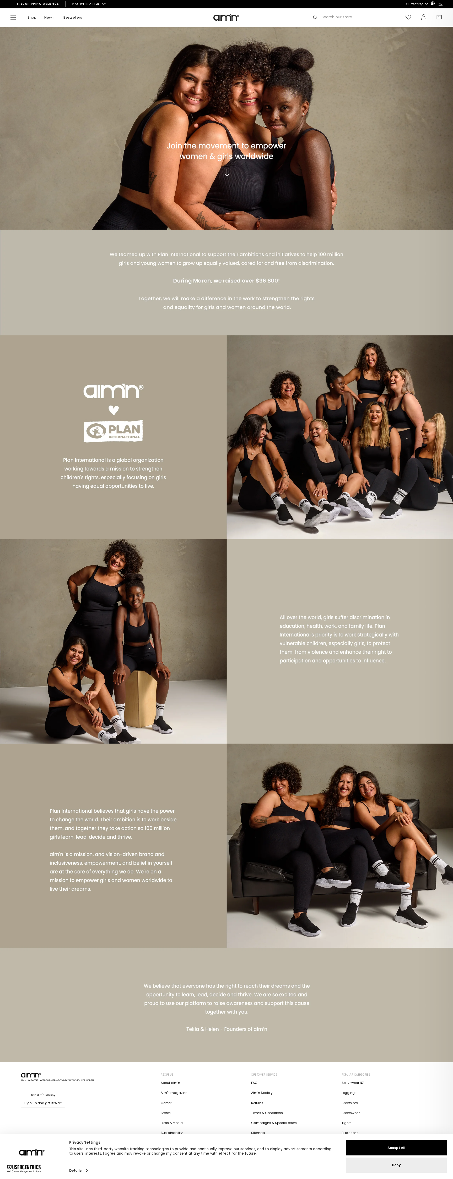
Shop (32, 17)
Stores (166, 1113)
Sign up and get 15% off (43, 1103)
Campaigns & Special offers (274, 1123)
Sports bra (350, 1103)
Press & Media (172, 1123)
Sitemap (258, 1133)
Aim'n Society (262, 1093)
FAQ (254, 1083)
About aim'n (170, 1083)
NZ (441, 4)
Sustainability (172, 1133)
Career (166, 1103)
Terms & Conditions (267, 1113)
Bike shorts (350, 1133)
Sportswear (351, 1113)
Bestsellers (72, 17)
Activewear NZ (353, 1083)
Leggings (349, 1093)
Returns (257, 1103)
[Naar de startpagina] (226, 17)
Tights (347, 1123)
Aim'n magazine (174, 1093)
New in (50, 17)
